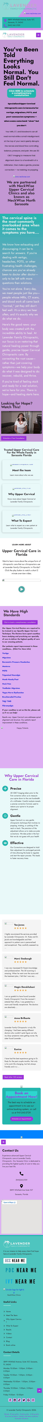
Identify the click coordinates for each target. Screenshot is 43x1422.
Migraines (6, 657)
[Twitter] (24, 1400)
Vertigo (5, 653)
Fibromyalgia (7, 705)
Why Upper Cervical (21, 494)
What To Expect (21, 521)
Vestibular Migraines (11, 688)
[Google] (28, 1400)
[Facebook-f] (10, 1400)
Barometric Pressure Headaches (16, 662)
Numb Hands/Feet (10, 679)
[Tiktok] (19, 1400)
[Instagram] (33, 1400)
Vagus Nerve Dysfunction (13, 692)
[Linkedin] (14, 1400)
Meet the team (21, 470)
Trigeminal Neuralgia (11, 675)
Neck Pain (7, 684)
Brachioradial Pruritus (12, 697)
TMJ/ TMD (6, 701)
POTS (4, 670)
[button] (21, 422)
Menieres (6, 666)
